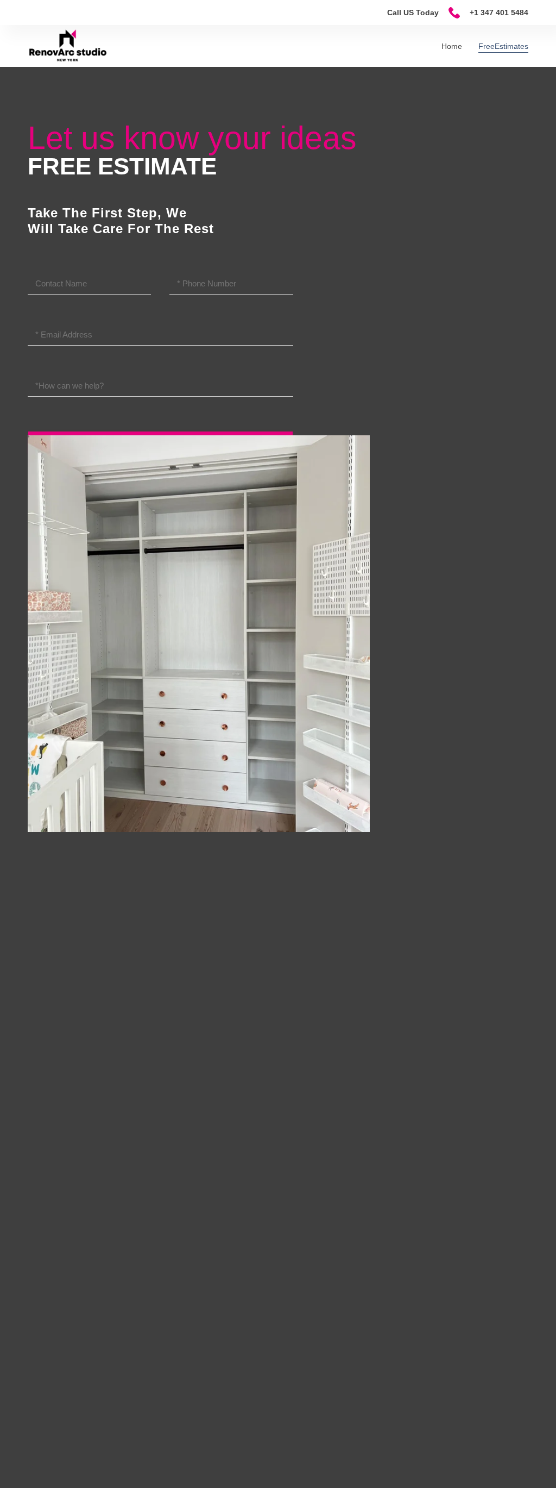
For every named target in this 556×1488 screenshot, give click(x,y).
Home (451, 46)
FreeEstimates (503, 46)
